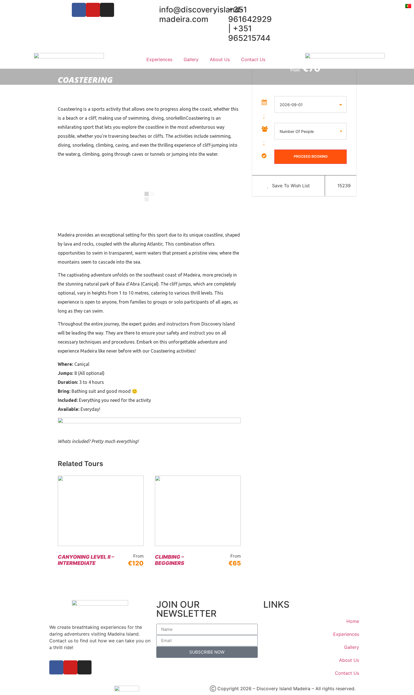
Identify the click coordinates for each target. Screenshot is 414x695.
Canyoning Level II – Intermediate (86, 560)
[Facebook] (79, 10)
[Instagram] (107, 10)
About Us (220, 59)
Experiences (159, 59)
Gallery (191, 59)
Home (352, 621)
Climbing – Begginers (169, 560)
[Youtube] (93, 10)
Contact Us (253, 59)
